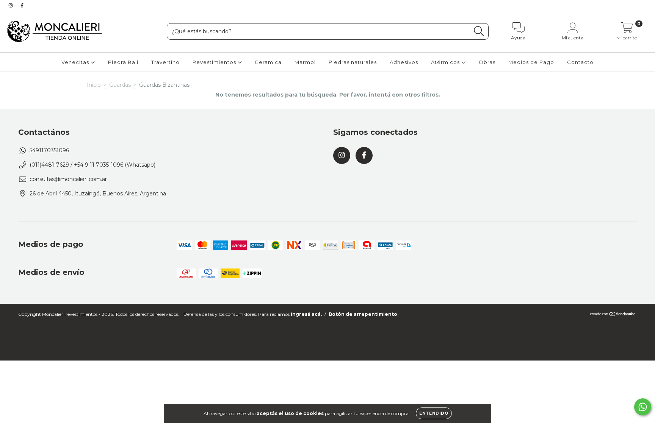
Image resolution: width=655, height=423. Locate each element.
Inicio (94, 84)
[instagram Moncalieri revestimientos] (11, 5)
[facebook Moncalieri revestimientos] (22, 5)
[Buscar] (479, 31)
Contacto (580, 62)
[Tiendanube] (613, 315)
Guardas (120, 84)
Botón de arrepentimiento (363, 314)
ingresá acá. (306, 314)
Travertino (165, 62)
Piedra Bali (123, 62)
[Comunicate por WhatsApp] (642, 406)
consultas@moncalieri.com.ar (68, 179)
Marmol (305, 62)
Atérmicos (446, 62)
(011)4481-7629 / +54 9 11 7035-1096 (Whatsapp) (92, 164)
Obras (487, 62)
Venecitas (76, 62)
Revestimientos (215, 62)
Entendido (433, 413)
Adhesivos (404, 62)
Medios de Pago (531, 62)
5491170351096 (49, 150)
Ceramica (268, 62)
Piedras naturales (353, 62)
